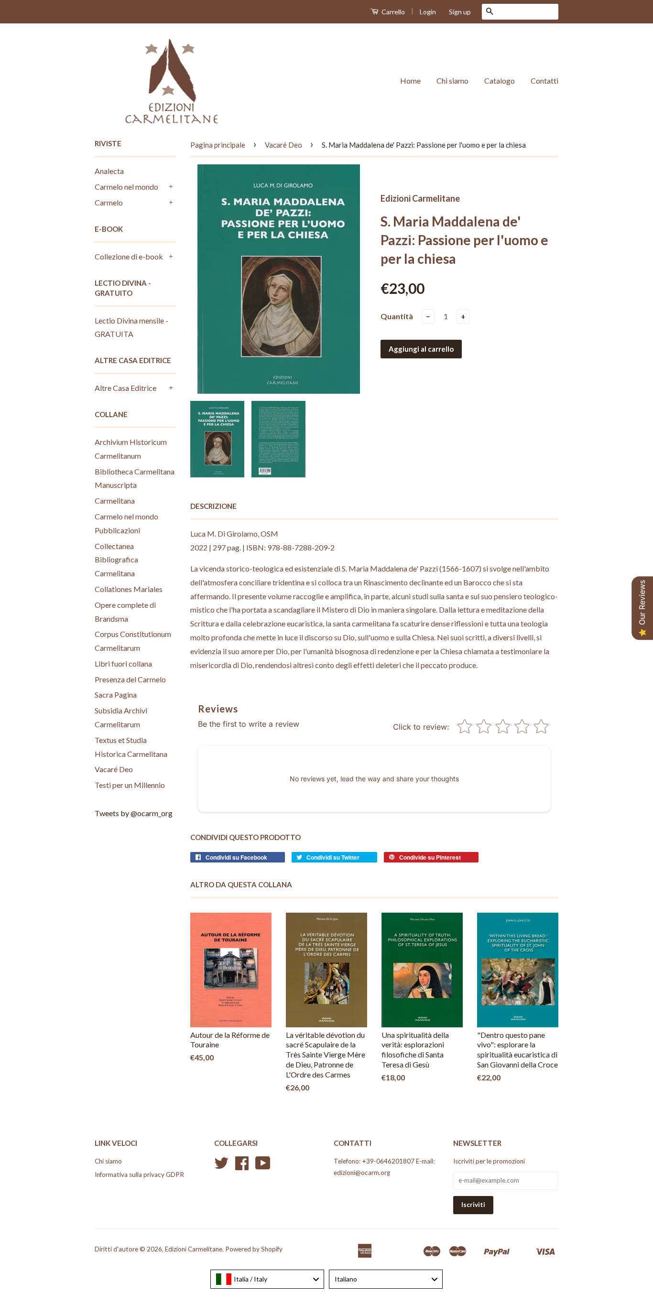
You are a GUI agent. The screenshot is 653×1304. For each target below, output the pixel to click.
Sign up (460, 12)
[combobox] (267, 1279)
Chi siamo (452, 80)
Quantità (397, 316)
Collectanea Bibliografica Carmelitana (116, 559)
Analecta (109, 170)
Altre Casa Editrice (125, 387)
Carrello (392, 12)
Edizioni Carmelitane (193, 1249)
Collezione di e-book (129, 256)
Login (428, 12)
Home (410, 80)
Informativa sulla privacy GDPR (139, 1174)
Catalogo (499, 80)
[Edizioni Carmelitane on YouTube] (263, 1166)
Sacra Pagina (116, 694)
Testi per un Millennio (130, 784)
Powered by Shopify (254, 1249)
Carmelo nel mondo (126, 186)
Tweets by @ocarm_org (134, 813)
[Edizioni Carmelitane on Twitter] (221, 1166)
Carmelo (109, 202)
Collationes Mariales (129, 588)
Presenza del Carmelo (130, 679)
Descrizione (213, 506)
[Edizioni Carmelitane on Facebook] (242, 1166)
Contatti (544, 80)
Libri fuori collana (123, 663)
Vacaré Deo (114, 769)
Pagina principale (217, 144)
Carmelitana (115, 500)
